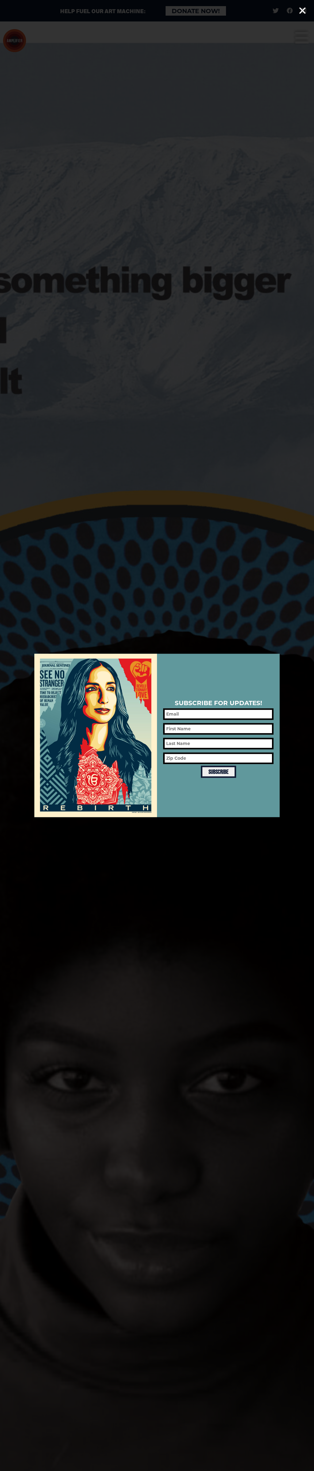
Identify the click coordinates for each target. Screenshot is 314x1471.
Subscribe (218, 771)
